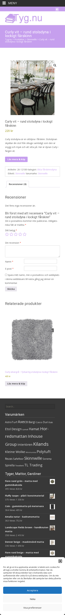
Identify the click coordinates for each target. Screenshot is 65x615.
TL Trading (33, 465)
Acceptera (32, 590)
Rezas (8, 459)
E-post (9, 268)
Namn (9, 261)
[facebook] (57, 9)
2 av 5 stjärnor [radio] (11, 234)
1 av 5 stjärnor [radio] (7, 234)
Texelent (19, 465)
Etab (51, 422)
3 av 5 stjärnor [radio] (16, 234)
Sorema (47, 459)
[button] (60, 561)
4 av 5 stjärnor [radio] (20, 234)
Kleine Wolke (15, 452)
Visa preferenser (32, 607)
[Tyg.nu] (21, 17)
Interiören (25, 444)
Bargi (32, 422)
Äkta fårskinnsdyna (47, 169)
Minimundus (31, 452)
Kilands (41, 444)
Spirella (10, 465)
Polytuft (44, 451)
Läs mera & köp (16, 159)
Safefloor (18, 459)
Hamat (34, 429)
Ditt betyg (11, 230)
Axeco (23, 421)
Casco (39, 422)
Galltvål (25, 429)
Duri (45, 422)
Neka (32, 599)
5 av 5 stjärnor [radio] (25, 234)
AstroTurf (11, 422)
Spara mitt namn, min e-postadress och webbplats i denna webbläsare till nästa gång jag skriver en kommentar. (32, 278)
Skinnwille (20, 173)
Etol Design (13, 429)
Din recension (13, 242)
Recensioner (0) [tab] (18, 184)
